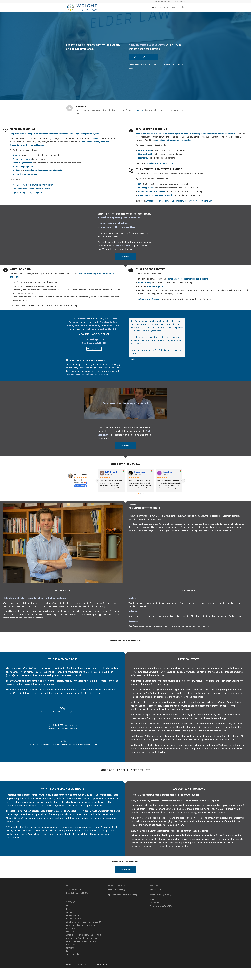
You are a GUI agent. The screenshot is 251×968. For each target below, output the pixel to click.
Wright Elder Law (80, 474)
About (68, 906)
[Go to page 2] (140, 493)
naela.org (140, 110)
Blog (68, 909)
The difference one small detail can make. (31, 189)
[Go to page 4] (143, 493)
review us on (79, 486)
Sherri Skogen (110, 472)
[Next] (183, 320)
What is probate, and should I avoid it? (83, 922)
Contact (69, 912)
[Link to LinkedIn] (183, 7)
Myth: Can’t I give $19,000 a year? (27, 192)
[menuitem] (153, 7)
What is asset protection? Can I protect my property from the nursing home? (180, 201)
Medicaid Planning (116, 890)
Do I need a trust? (74, 919)
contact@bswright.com (166, 894)
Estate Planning (73, 915)
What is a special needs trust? (159, 163)
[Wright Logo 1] (81, 7)
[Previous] (178, 320)
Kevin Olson (138, 472)
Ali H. (164, 472)
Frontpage (70, 928)
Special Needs (72, 954)
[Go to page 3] (141, 493)
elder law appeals (155, 286)
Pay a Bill (182, 1)
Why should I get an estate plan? (81, 925)
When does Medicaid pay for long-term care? (33, 185)
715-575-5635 (162, 890)
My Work (70, 948)
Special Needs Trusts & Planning (123, 894)
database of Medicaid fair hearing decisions (188, 279)
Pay (67, 951)
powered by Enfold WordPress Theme (100, 965)
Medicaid (70, 931)
